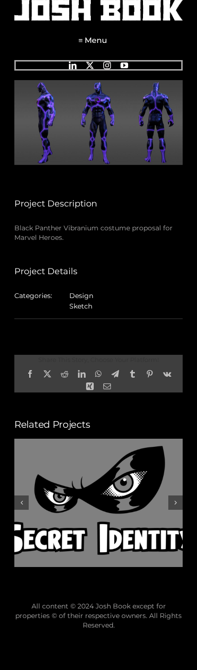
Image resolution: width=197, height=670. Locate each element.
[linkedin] (73, 65)
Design (81, 295)
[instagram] (107, 65)
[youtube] (124, 65)
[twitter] (90, 65)
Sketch (80, 306)
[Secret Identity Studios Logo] (98, 443)
